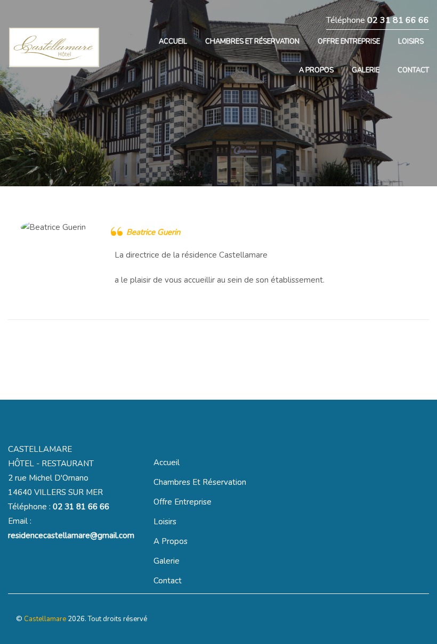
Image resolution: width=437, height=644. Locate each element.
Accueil (166, 462)
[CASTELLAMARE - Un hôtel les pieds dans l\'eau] (61, 50)
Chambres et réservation (199, 482)
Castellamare (45, 619)
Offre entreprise (182, 502)
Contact (167, 580)
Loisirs (164, 521)
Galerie (166, 561)
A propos (170, 541)
